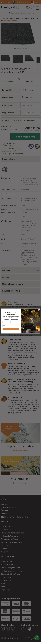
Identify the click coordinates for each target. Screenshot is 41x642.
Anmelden (10, 329)
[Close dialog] (39, 310)
